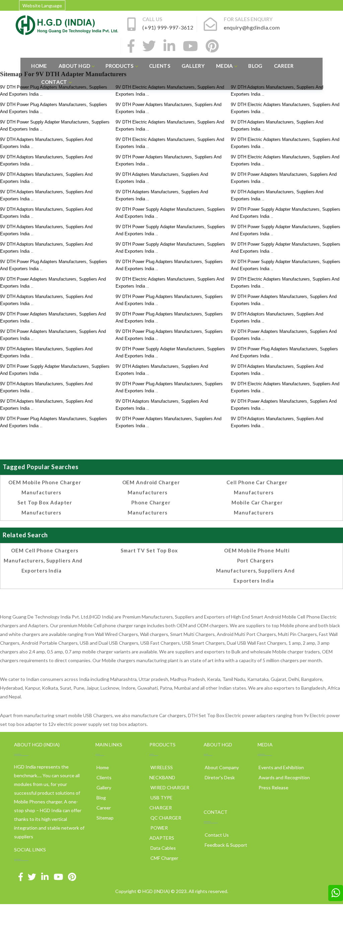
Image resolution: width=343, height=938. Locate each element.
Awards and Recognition (284, 777)
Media (224, 66)
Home (39, 66)
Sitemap (104, 818)
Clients (159, 66)
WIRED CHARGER (169, 787)
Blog (255, 66)
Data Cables (162, 848)
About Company (221, 767)
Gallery (193, 66)
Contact (54, 82)
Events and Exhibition (281, 767)
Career (284, 66)
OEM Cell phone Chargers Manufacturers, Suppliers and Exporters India (43, 560)
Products (119, 66)
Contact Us (216, 835)
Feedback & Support (225, 845)
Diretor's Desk (219, 777)
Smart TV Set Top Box (149, 550)
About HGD (74, 66)
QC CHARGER (165, 818)
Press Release (273, 787)
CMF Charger (163, 858)
